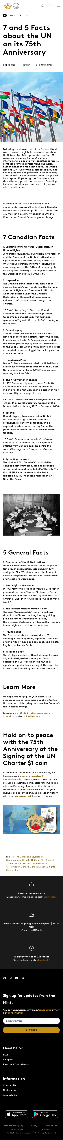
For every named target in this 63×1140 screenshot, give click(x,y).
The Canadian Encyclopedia (29, 856)
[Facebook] (4, 978)
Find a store (10, 1090)
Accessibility (10, 1095)
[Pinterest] (22, 978)
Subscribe (31, 1030)
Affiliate (46, 1129)
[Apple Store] (16, 1114)
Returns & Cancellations (17, 1064)
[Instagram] (10, 978)
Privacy (33, 1125)
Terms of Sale (17, 1129)
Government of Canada (18, 860)
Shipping (8, 1059)
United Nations (31, 716)
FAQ (5, 1054)
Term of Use (51, 1125)
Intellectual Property (13, 1125)
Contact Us (9, 1085)
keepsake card (22, 796)
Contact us (44, 1009)
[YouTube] (16, 978)
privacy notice (15, 1012)
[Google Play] (45, 1114)
